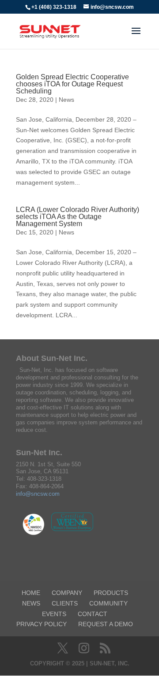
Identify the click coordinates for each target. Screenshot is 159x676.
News (66, 99)
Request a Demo (105, 624)
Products (111, 592)
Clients (65, 603)
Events (54, 613)
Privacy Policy (41, 624)
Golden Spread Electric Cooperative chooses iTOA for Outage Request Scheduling (72, 84)
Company (67, 592)
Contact (92, 613)
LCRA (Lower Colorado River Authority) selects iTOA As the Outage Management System (77, 216)
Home (31, 592)
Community (108, 603)
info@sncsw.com (38, 493)
